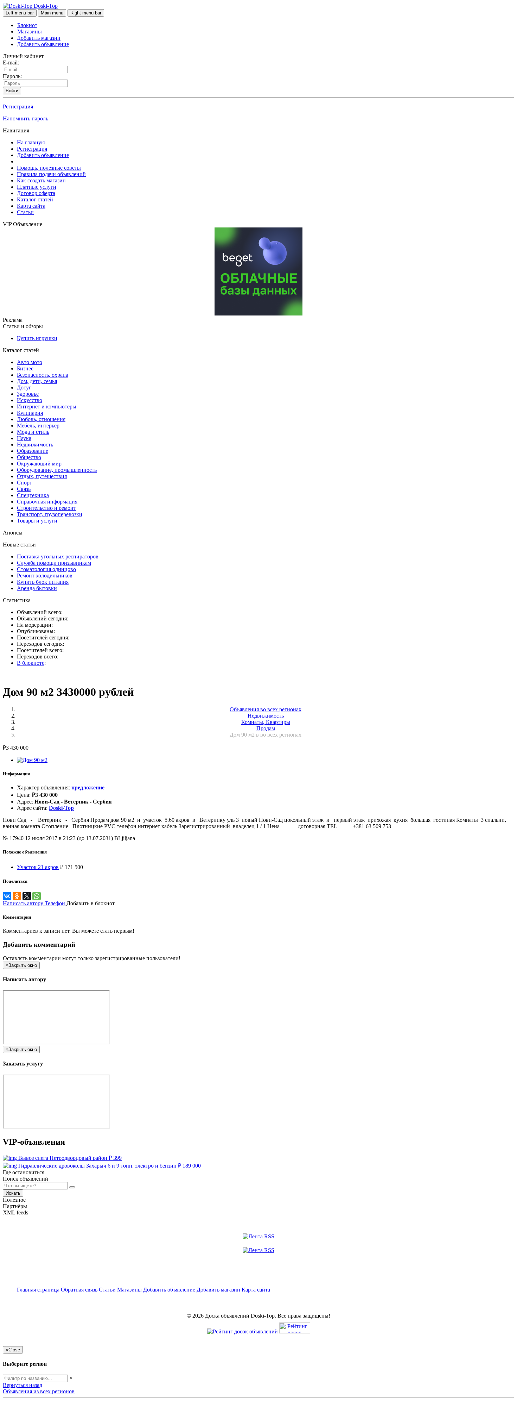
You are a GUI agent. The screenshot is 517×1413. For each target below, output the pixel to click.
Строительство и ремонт (46, 508)
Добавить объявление (43, 44)
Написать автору (24, 903)
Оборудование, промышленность (57, 470)
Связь (24, 489)
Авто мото (29, 362)
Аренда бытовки (37, 588)
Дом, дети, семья (37, 381)
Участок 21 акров (38, 867)
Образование (32, 451)
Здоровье (28, 394)
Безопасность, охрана (42, 375)
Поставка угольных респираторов (57, 556)
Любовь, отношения (41, 419)
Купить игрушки (37, 338)
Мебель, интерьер (38, 426)
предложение (87, 787)
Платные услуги (36, 187)
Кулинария (30, 413)
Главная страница (39, 1290)
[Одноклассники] (17, 896)
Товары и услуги (37, 521)
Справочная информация (47, 502)
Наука (24, 438)
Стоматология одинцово (46, 569)
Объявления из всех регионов (39, 1391)
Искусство (29, 400)
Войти (12, 90)
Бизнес (25, 368)
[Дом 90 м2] (32, 760)
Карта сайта (31, 206)
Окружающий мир (39, 464)
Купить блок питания (43, 582)
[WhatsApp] (36, 896)
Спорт (24, 483)
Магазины (29, 32)
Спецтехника (33, 495)
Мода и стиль (33, 432)
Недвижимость (35, 445)
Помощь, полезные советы (49, 168)
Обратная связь (79, 1290)
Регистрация (18, 107)
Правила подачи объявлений (51, 174)
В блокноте (30, 663)
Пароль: (12, 76)
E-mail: (11, 62)
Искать (13, 1193)
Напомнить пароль (25, 118)
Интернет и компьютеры (46, 406)
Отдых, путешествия (42, 476)
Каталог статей (35, 199)
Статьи (25, 212)
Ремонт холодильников (44, 576)
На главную (31, 142)
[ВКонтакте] (7, 896)
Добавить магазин (38, 38)
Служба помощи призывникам (54, 563)
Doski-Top (61, 808)
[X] (27, 896)
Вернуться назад (22, 1385)
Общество (29, 457)
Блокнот (27, 25)
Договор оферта (36, 193)
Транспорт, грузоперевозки (49, 514)
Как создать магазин (41, 180)
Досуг (24, 387)
